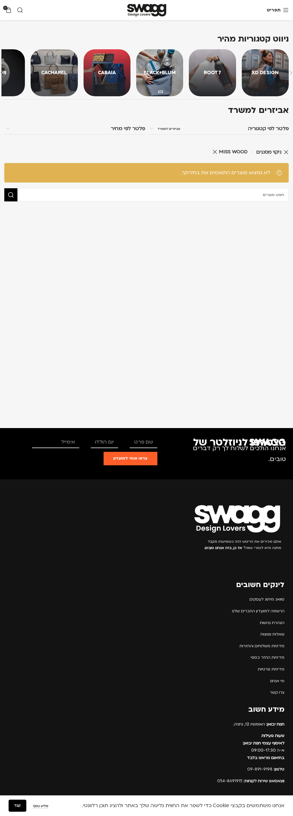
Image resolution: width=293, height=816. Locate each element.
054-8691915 (250, 781)
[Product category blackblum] (159, 72)
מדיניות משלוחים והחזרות (261, 646)
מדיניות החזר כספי (267, 657)
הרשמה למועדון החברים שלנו (258, 611)
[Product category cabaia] (107, 72)
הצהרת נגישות (272, 622)
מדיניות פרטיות (271, 669)
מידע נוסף (40, 806)
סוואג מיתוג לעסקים (267, 599)
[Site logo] (146, 10)
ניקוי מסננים (269, 152)
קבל (17, 805)
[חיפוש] (20, 10)
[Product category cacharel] (54, 72)
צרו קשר (277, 692)
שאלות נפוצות (272, 634)
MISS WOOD (233, 151)
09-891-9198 (265, 769)
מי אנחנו (277, 681)
